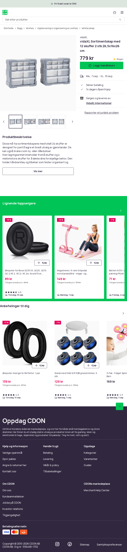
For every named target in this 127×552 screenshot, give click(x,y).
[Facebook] (70, 544)
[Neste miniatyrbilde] (72, 121)
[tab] (15, 121)
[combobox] (63, 19)
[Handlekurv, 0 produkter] (114, 12)
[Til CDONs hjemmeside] (4, 12)
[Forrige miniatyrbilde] (3, 121)
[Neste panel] (121, 210)
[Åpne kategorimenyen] (122, 12)
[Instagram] (57, 544)
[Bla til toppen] (119, 406)
